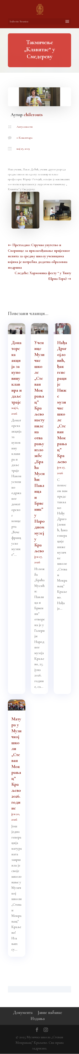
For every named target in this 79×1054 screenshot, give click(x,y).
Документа (23, 1012)
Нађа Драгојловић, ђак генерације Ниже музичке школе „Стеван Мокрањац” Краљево (62, 402)
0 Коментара (24, 138)
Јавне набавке (50, 1012)
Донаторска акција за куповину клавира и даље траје (16, 372)
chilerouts (33, 114)
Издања (37, 1018)
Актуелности (25, 127)
